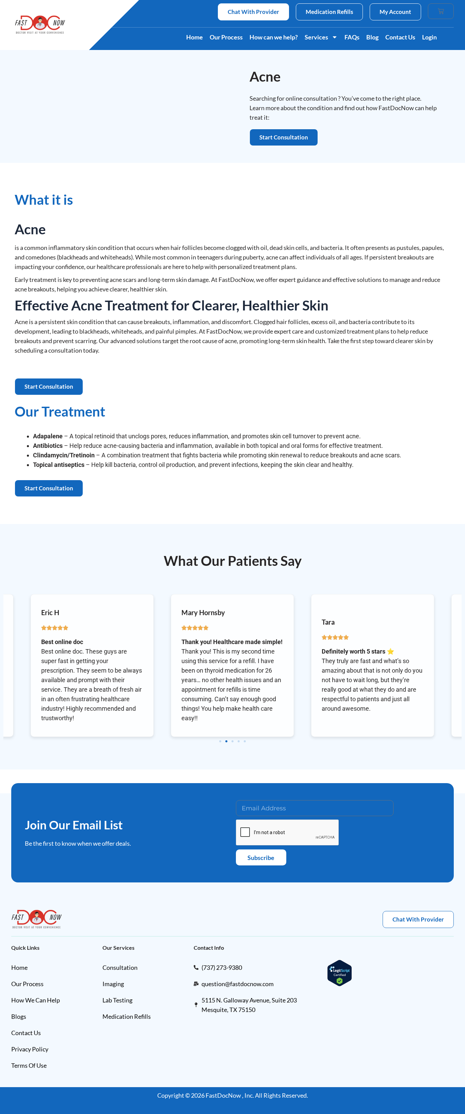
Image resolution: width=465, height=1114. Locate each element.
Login (429, 37)
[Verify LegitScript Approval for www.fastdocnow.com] (339, 972)
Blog (372, 37)
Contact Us (400, 37)
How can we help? (274, 37)
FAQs (351, 37)
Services (316, 37)
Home (194, 37)
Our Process (226, 37)
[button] (220, 741)
